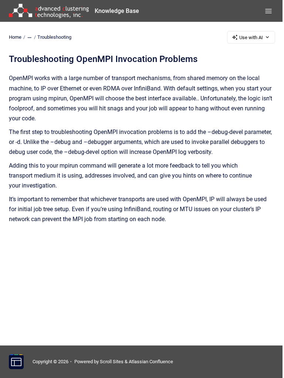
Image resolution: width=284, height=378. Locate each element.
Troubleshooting (54, 37)
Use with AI (251, 37)
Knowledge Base (117, 10)
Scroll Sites (112, 361)
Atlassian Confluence (151, 361)
